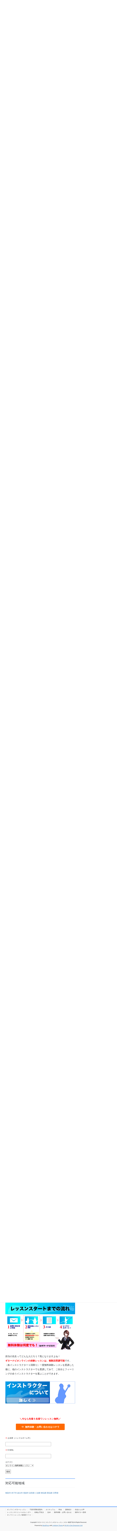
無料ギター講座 (80, 1512)
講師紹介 (68, 1509)
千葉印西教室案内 (36, 1509)
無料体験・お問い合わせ (63, 1512)
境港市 (26, 1493)
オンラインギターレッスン (16, 1509)
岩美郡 (32, 1493)
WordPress (45, 1525)
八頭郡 (38, 1493)
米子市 (14, 1493)
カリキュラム (50, 1509)
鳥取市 (8, 1493)
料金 (60, 1509)
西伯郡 (49, 1493)
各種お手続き (39, 1512)
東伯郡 (44, 1493)
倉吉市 (20, 1493)
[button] (40, 1427)
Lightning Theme (57, 1525)
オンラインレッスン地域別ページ (19, 1515)
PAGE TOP (112, 1483)
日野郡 (55, 1493)
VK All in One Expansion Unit (73, 1525)
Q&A (49, 1512)
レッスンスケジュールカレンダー (19, 1512)
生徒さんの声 (79, 1509)
